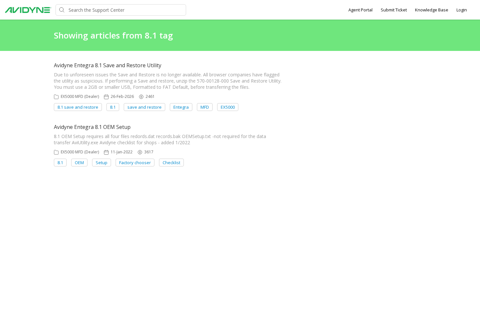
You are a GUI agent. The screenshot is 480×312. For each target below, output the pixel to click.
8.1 (113, 107)
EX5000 (228, 107)
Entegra (181, 107)
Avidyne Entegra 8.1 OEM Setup (92, 127)
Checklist (171, 162)
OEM (79, 162)
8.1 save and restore (77, 107)
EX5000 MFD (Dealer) (80, 96)
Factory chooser (135, 162)
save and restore (144, 107)
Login (461, 10)
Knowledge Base (431, 10)
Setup (101, 162)
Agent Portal (360, 10)
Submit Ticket (394, 10)
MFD (204, 107)
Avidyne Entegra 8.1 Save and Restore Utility (107, 65)
